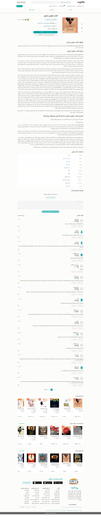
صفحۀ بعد (45, 389)
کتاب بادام (48, 490)
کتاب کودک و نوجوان (35, 503)
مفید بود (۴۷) (80, 226)
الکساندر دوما (26, 499)
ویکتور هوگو (27, 503)
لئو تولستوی (27, 501)
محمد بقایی (68, 164)
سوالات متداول (56, 510)
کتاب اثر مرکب (47, 495)
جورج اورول (27, 497)
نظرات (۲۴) (31, 10)
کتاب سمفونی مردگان (46, 497)
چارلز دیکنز (27, 493)
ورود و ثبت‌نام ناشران (77, 510)
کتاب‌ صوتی (37, 492)
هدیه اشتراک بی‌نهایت (56, 501)
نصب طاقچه (19, 6)
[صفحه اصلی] (81, 2)
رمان (69, 158)
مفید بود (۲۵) (80, 237)
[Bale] (35, 507)
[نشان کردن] (82, 31)
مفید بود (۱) (80, 294)
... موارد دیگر (26, 483)
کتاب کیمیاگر (47, 492)
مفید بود (80, 316)
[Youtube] (30, 507)
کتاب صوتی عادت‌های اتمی (45, 503)
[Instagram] (21, 507)
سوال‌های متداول (57, 493)
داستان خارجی (65, 158)
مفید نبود (73, 226)
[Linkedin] (28, 507)
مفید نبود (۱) (74, 271)
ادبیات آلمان (67, 186)
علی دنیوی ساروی (67, 167)
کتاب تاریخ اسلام (36, 501)
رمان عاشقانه (36, 490)
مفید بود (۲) (80, 271)
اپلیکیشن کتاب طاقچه (56, 499)
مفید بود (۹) (80, 249)
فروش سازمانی (57, 495)
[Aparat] (23, 507)
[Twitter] (25, 507)
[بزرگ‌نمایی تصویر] (64, 31)
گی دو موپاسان (26, 495)
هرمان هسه (68, 161)
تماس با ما (58, 490)
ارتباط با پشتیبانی (49, 510)
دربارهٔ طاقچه (57, 492)
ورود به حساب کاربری (21, 2)
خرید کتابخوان (57, 497)
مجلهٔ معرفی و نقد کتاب (55, 503)
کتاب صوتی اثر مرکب (46, 501)
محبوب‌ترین (20, 215)
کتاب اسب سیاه (47, 493)
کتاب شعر (37, 497)
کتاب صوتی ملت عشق (46, 499)
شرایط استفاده (63, 510)
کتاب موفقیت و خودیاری (34, 499)
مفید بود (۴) (80, 260)
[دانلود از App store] (47, 483)
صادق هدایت (26, 490)
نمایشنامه (37, 493)
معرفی (70, 10)
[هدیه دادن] (82, 28)
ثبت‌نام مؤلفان (69, 510)
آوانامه (69, 170)
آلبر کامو (27, 492)
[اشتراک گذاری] (82, 24)
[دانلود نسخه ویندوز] (37, 483)
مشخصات (51, 10)
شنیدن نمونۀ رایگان (50, 19)
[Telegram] (32, 507)
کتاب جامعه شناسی (35, 495)
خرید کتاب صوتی (45, 32)
